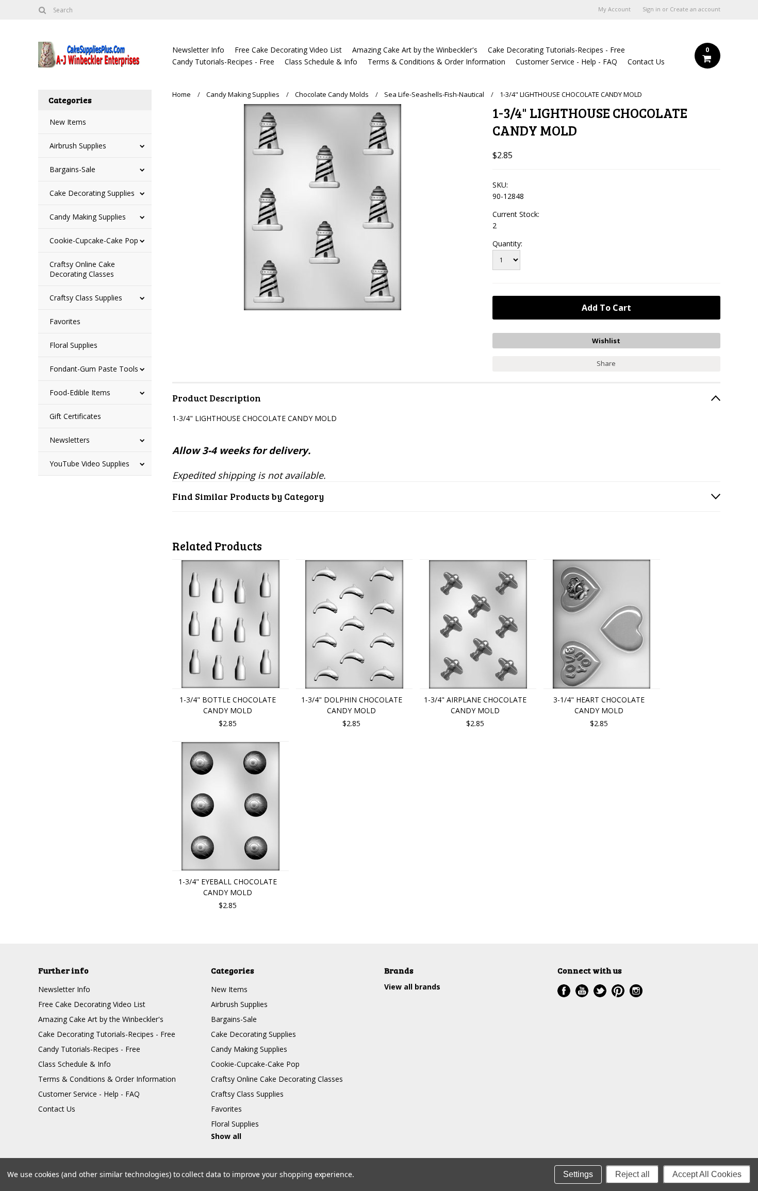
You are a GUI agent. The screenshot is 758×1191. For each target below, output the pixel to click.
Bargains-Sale (72, 169)
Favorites (65, 321)
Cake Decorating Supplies (92, 193)
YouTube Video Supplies (89, 463)
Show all (226, 1136)
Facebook (563, 990)
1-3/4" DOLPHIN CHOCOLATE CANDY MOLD (351, 705)
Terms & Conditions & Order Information (436, 61)
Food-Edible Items (80, 392)
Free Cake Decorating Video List (288, 50)
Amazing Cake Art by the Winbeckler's (414, 50)
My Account (614, 9)
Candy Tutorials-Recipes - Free (223, 61)
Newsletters (70, 440)
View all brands (412, 987)
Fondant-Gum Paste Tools (94, 369)
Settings (578, 1174)
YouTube (581, 990)
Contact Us (646, 61)
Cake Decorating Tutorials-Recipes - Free (556, 50)
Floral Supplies (73, 345)
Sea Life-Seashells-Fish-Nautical (434, 94)
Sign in (651, 9)
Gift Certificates (75, 416)
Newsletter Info (198, 50)
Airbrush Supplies (78, 145)
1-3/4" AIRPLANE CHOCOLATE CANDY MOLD (475, 705)
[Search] (42, 9)
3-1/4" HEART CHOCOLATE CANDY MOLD (599, 705)
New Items (68, 122)
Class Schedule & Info (321, 61)
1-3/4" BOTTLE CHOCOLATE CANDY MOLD (227, 705)
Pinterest (618, 990)
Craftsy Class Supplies (86, 298)
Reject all (632, 1174)
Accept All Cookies (706, 1174)
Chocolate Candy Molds (332, 94)
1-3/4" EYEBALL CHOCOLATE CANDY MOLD (227, 887)
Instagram (636, 990)
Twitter (600, 990)
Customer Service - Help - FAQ (566, 61)
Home (181, 94)
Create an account (695, 9)
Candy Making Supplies (88, 217)
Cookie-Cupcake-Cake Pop (94, 240)
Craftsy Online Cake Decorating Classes (82, 269)
